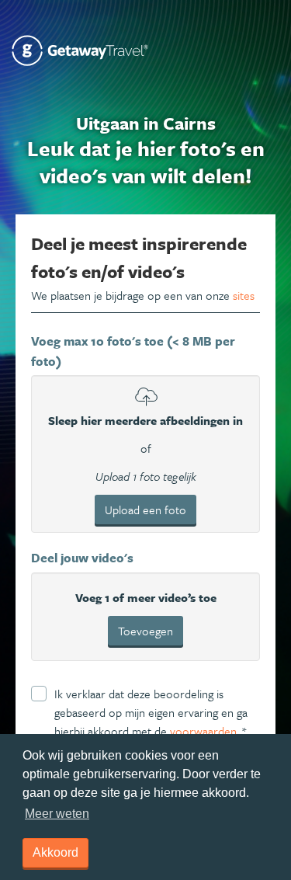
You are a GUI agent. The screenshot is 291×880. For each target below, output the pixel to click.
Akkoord (55, 852)
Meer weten (57, 813)
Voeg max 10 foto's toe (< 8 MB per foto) (133, 351)
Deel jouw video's (82, 557)
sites (244, 295)
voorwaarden (203, 730)
